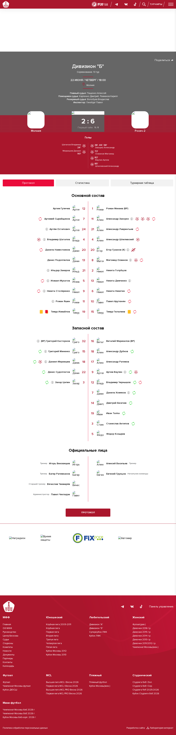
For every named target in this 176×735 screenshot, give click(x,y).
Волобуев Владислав (98, 99)
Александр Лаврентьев (119, 229)
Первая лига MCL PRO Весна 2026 (64, 693)
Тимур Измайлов (60, 311)
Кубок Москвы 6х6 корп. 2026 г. (19, 717)
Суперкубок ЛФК (98, 632)
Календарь (8, 666)
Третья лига (52, 639)
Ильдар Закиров (60, 270)
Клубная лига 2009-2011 (58, 624)
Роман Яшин (63, 301)
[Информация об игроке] (46, 229)
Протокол (88, 512)
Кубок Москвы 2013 (56, 654)
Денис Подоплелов (58, 260)
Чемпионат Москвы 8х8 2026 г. (19, 713)
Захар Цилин (62, 382)
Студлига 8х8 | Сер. (142, 686)
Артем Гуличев (61, 208)
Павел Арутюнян (115, 301)
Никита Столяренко (58, 291)
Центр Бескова (10, 635)
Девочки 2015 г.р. (142, 632)
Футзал (6, 682)
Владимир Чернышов (118, 382)
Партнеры (8, 658)
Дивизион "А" (96, 624)
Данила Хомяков (116, 392)
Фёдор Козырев (115, 434)
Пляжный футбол (98, 682)
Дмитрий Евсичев (116, 403)
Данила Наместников (57, 249)
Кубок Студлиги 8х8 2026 (146, 693)
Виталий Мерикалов (118, 341)
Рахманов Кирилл (109, 96)
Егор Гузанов (114, 249)
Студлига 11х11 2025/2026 (146, 689)
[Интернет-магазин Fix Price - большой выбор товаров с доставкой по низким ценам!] (88, 538)
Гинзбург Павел (94, 102)
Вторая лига (52, 635)
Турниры (156, 4)
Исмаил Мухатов (60, 280)
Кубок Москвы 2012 (56, 651)
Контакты (7, 662)
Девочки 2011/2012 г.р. (144, 643)
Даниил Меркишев (59, 361)
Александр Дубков (117, 351)
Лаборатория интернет (161, 728)
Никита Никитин (115, 291)
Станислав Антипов (117, 423)
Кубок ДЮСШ (10, 689)
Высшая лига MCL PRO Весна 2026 (64, 689)
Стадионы (8, 643)
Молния (90, 85)
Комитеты (8, 647)
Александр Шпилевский (120, 239)
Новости (7, 651)
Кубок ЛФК (95, 635)
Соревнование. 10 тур (88, 72)
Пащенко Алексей (96, 93)
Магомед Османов (117, 260)
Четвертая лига (54, 643)
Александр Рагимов (117, 361)
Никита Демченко (116, 280)
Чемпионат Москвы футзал (17, 686)
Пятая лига (51, 647)
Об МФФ (7, 628)
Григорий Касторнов (58, 341)
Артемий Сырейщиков (57, 218)
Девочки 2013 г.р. (142, 639)
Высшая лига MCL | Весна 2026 (62, 682)
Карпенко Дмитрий (89, 96)
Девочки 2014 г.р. (142, 635)
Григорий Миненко (59, 351)
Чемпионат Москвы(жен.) (145, 647)
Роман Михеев (114, 208)
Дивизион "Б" (88, 66)
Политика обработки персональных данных (25, 728)
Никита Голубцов (116, 270)
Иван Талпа (113, 413)
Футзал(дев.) (139, 624)
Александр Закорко (117, 218)
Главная (7, 624)
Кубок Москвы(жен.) (99, 686)
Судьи (6, 639)
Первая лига (52, 632)
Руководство (9, 632)
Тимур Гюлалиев (115, 311)
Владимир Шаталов (58, 239)
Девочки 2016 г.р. (142, 628)
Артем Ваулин (114, 372)
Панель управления (161, 606)
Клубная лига (53, 628)
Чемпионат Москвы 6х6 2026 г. (19, 709)
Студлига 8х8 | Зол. (142, 682)
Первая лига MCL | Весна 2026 (62, 686)
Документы (8, 654)
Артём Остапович (60, 229)
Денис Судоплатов (59, 372)
